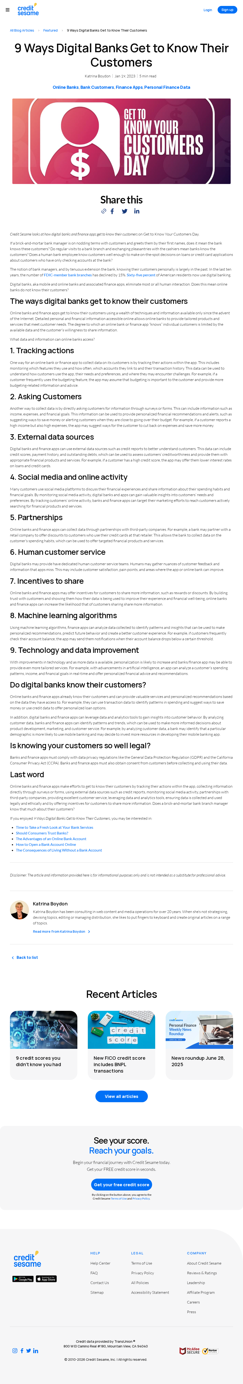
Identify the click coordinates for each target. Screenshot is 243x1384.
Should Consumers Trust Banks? (42, 833)
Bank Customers (97, 87)
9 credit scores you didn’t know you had (38, 1061)
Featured (50, 30)
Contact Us (99, 1282)
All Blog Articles (22, 30)
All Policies (140, 1282)
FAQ (94, 1273)
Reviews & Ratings (202, 1273)
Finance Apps (129, 87)
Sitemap (97, 1292)
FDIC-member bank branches (68, 275)
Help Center (100, 1263)
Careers (193, 1302)
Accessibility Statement (150, 1292)
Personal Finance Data (167, 87)
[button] (10, 10)
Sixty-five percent (141, 275)
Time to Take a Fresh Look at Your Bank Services (54, 827)
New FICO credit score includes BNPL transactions (119, 1064)
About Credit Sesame (204, 1263)
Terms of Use (119, 1198)
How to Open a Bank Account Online (46, 844)
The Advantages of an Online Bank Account (51, 838)
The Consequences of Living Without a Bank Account (59, 850)
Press (191, 1311)
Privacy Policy (141, 1198)
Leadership (196, 1282)
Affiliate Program (201, 1292)
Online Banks (66, 87)
